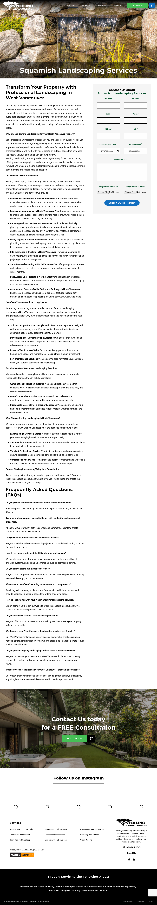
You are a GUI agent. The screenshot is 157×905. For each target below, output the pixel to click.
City (136, 129)
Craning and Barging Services (92, 829)
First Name (108, 98)
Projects (86, 5)
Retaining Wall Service (89, 835)
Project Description (122, 159)
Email (108, 114)
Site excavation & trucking (56, 840)
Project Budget (135, 144)
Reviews (118, 5)
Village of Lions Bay (70, 890)
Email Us (131, 853)
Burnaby (49, 887)
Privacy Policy (127, 902)
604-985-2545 (133, 847)
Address (108, 129)
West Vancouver (90, 890)
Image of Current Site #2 (135, 187)
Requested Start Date (108, 144)
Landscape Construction (20, 835)
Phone (136, 114)
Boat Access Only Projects (56, 829)
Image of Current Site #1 (108, 187)
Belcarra (24, 887)
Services (102, 5)
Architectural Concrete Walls (21, 829)
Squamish (130, 887)
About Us (70, 5)
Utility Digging (86, 840)
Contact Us (140, 902)
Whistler (104, 890)
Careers (150, 902)
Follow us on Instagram (78, 778)
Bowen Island (37, 887)
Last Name (135, 98)
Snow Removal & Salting (20, 840)
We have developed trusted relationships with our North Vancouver (89, 887)
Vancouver (54, 890)
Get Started (137, 5)
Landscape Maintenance (55, 835)
